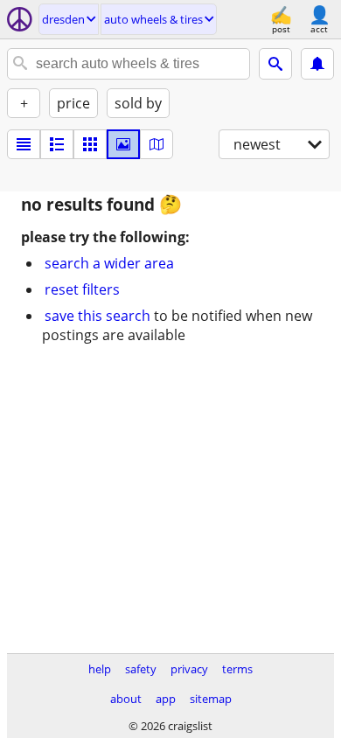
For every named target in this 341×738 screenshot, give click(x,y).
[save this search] (317, 64)
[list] (23, 144)
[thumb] (56, 144)
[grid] (90, 144)
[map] (156, 144)
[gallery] (123, 144)
